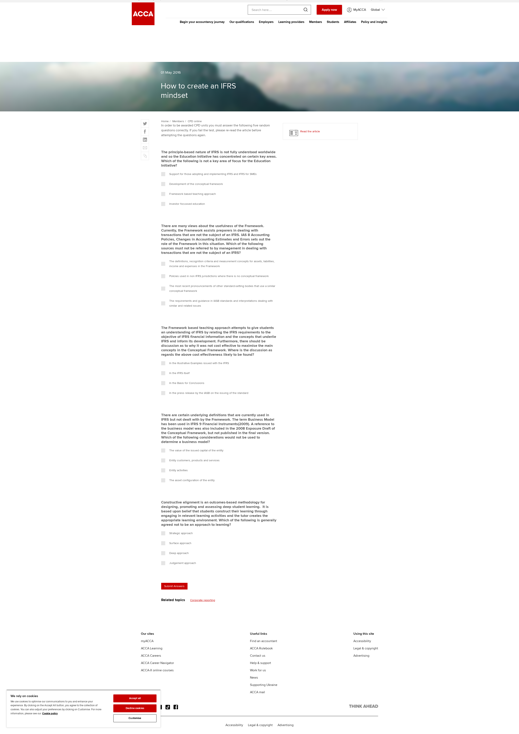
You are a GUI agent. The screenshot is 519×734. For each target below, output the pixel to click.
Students (333, 22)
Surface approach (180, 543)
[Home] (143, 24)
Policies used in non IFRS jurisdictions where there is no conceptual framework (219, 276)
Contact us (257, 656)
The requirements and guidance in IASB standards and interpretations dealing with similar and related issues (221, 303)
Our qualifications (241, 22)
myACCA (147, 641)
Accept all (135, 698)
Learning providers (291, 22)
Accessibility (362, 641)
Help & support (260, 663)
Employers (266, 22)
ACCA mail (257, 692)
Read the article (310, 131)
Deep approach (179, 553)
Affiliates (350, 22)
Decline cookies (135, 708)
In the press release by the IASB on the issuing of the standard (208, 393)
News (254, 678)
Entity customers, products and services (194, 460)
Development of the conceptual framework (196, 184)
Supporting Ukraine (263, 685)
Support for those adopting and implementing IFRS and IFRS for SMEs (213, 174)
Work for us (258, 670)
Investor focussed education (187, 204)
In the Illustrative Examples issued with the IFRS (199, 363)
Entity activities (178, 470)
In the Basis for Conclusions (186, 383)
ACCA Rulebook (261, 648)
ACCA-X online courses (157, 670)
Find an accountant (263, 641)
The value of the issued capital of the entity (196, 450)
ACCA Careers (151, 656)
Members (315, 22)
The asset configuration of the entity (192, 480)
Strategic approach (181, 533)
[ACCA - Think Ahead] (363, 707)
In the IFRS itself (179, 373)
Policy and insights (374, 22)
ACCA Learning (151, 648)
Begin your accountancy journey (202, 22)
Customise (135, 718)
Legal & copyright (365, 648)
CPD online (195, 121)
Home (165, 121)
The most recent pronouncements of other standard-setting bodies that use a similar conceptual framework (222, 288)
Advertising (361, 656)
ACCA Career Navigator (157, 663)
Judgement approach (182, 563)
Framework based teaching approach (192, 194)
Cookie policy (50, 713)
